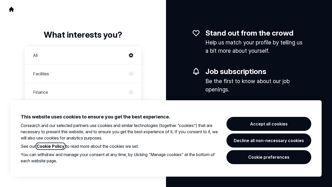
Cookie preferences (268, 157)
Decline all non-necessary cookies (269, 140)
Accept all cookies (269, 123)
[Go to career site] (11, 9)
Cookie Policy (51, 146)
